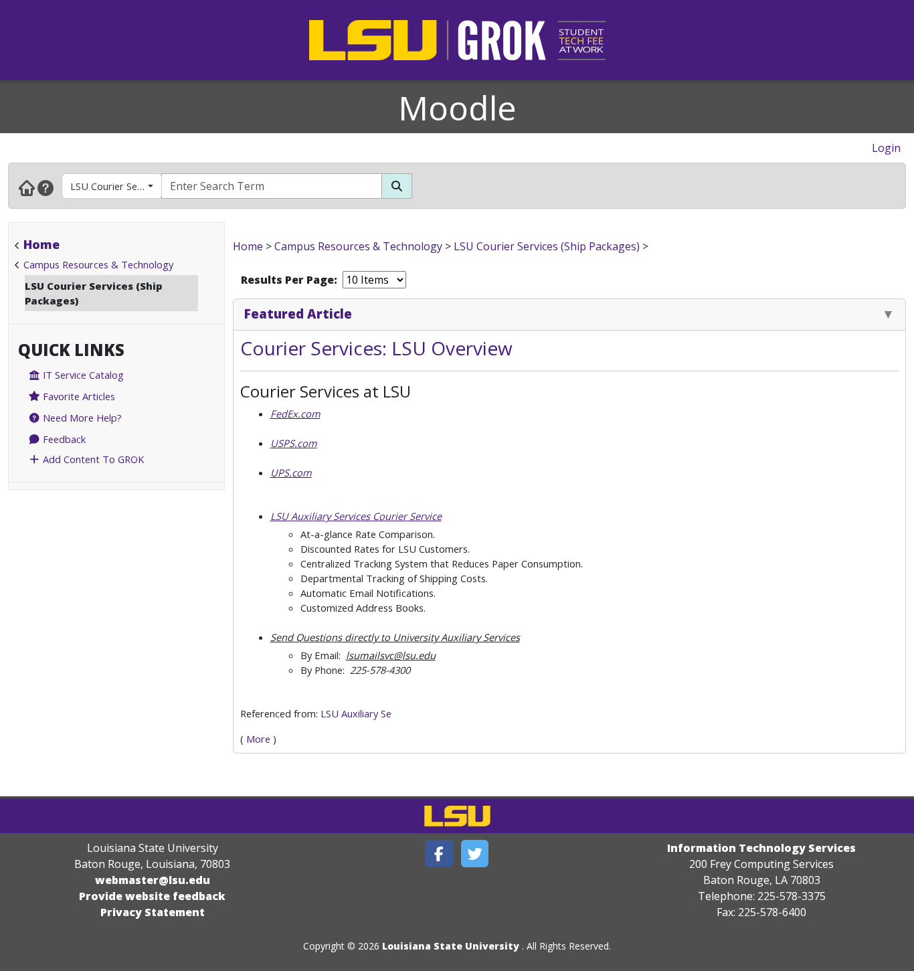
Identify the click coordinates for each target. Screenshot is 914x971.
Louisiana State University (450, 946)
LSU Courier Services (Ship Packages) (116, 186)
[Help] (45, 187)
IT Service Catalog (82, 374)
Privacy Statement (152, 912)
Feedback (63, 439)
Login (886, 148)
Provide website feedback (152, 896)
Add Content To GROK (92, 459)
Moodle (457, 107)
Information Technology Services (761, 848)
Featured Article (298, 313)
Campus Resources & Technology (98, 264)
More (258, 738)
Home (41, 244)
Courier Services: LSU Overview (376, 348)
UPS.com (291, 472)
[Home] (27, 187)
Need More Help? (81, 417)
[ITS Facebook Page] (439, 853)
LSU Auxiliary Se (356, 713)
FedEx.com (295, 413)
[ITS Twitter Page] (475, 853)
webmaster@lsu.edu (152, 880)
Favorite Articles (77, 396)
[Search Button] (396, 186)
